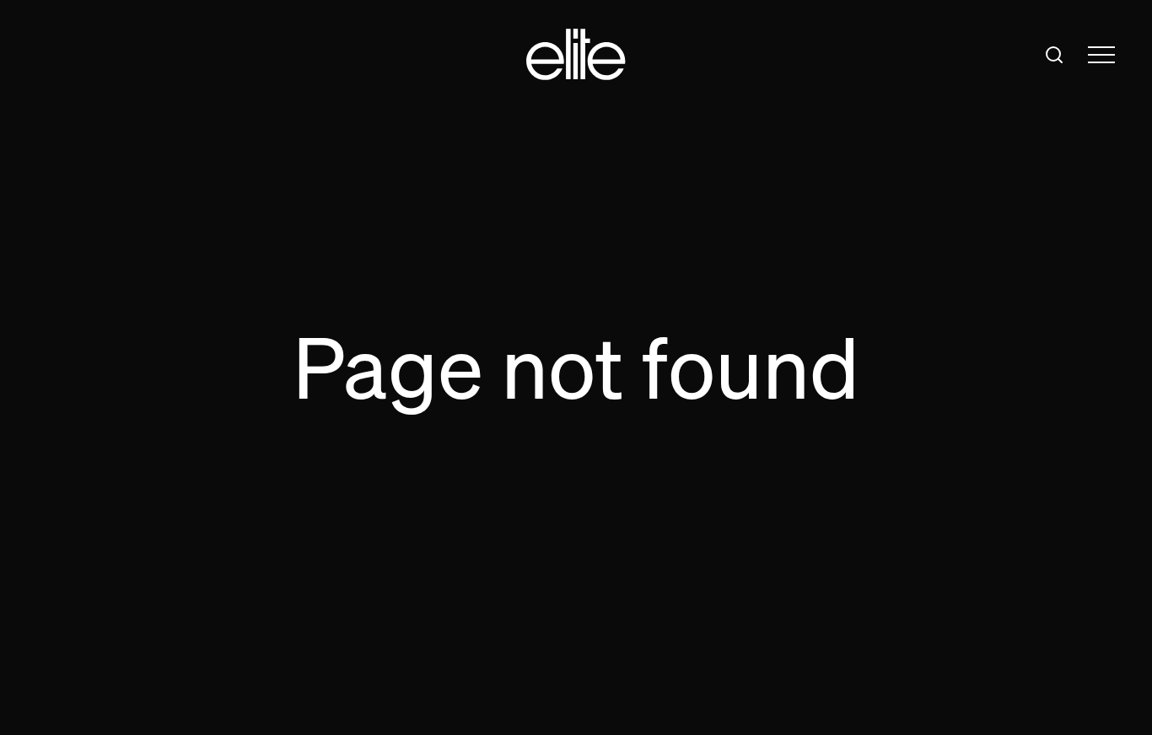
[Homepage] (576, 54)
